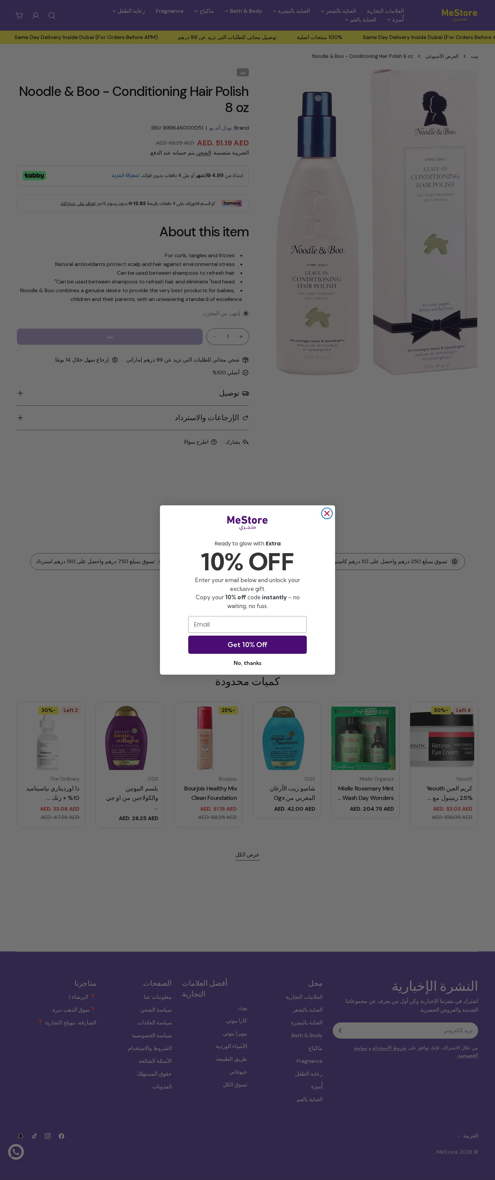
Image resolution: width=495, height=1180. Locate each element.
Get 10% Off (247, 644)
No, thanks (247, 663)
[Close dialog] (327, 513)
